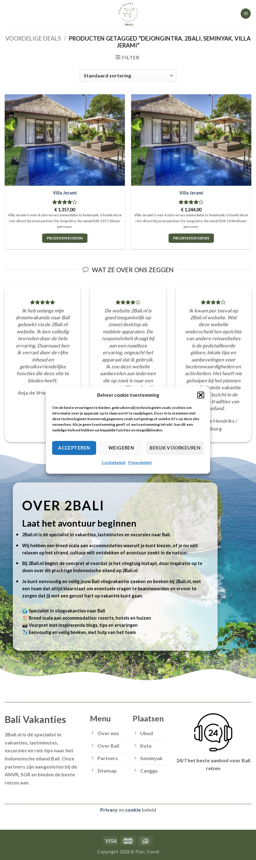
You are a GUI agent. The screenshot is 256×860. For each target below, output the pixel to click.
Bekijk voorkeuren (175, 447)
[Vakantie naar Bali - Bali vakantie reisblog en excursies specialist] (128, 13)
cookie (133, 810)
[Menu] (246, 13)
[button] (201, 395)
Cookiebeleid (113, 462)
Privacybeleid (139, 462)
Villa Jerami (65, 192)
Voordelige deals (33, 38)
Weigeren (121, 447)
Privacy (109, 810)
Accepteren (74, 447)
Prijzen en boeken (65, 238)
